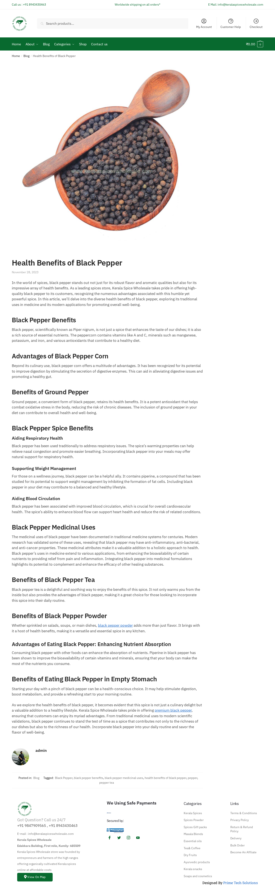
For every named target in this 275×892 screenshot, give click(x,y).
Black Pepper (63, 778)
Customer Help (230, 27)
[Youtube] (139, 837)
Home (16, 56)
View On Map (36, 877)
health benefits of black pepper (165, 778)
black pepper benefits (88, 778)
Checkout (256, 27)
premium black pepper (173, 710)
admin (41, 750)
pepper (192, 778)
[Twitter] (120, 837)
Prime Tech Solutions (240, 882)
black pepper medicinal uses (124, 778)
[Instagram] (130, 837)
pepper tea (106, 783)
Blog (26, 56)
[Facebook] (111, 837)
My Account (204, 27)
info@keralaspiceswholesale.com (240, 4)
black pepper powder (115, 625)
